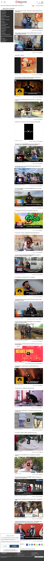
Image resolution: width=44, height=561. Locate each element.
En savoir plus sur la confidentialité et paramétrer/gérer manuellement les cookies (10, 550)
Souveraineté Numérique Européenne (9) (7, 36)
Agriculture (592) (3, 12)
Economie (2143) (3, 15)
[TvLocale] (21, 1)
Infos (35, 552)
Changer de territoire (41, 3)
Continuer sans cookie (14, 546)
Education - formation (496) (5, 16)
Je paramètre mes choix (39, 556)
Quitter (5, 546)
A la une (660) (3, 10)
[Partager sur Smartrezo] (27, 545)
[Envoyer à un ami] (42, 545)
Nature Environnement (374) (5, 27)
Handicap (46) (3, 22)
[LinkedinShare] (32, 545)
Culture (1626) (3, 13)
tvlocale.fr (4, 553)
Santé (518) (3, 31)
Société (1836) (3, 33)
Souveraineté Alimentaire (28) (5, 34)
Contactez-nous (19, 552)
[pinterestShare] (34, 545)
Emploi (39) (2, 18)
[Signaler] (25, 545)
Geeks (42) (2, 21)
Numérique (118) (3, 28)
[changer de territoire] (37, 2)
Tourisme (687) (3, 41)
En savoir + (19, 553)
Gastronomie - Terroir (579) (5, 19)
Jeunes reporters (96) (4, 24)
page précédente (40, 5)
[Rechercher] (39, 2)
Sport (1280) (3, 38)
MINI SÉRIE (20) (3, 25)
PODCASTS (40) (3, 30)
